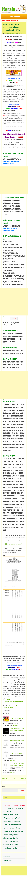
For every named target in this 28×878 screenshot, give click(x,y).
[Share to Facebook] (8, 710)
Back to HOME (7, 700)
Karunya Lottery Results (10, 835)
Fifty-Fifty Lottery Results (10, 841)
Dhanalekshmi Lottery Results (12, 825)
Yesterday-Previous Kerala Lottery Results (13, 701)
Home (14, 778)
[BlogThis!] (6, 710)
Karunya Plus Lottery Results (11, 828)
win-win (20, 33)
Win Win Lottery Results (10, 845)
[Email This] (4, 710)
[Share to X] (7, 710)
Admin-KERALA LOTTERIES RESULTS (16, 873)
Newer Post (4, 778)
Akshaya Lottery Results (10, 838)
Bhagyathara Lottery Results (11, 818)
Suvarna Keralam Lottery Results (13, 831)
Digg (12, 707)
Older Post (23, 778)
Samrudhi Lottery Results (10, 815)
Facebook (12, 705)
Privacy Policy (7, 860)
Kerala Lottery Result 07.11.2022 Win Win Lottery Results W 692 (12, 27)
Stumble (7, 707)
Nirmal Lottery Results (10, 848)
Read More (15, 725)
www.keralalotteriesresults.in (17, 871)
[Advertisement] (14, 180)
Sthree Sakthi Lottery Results (11, 821)
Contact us (6, 857)
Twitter (18, 705)
